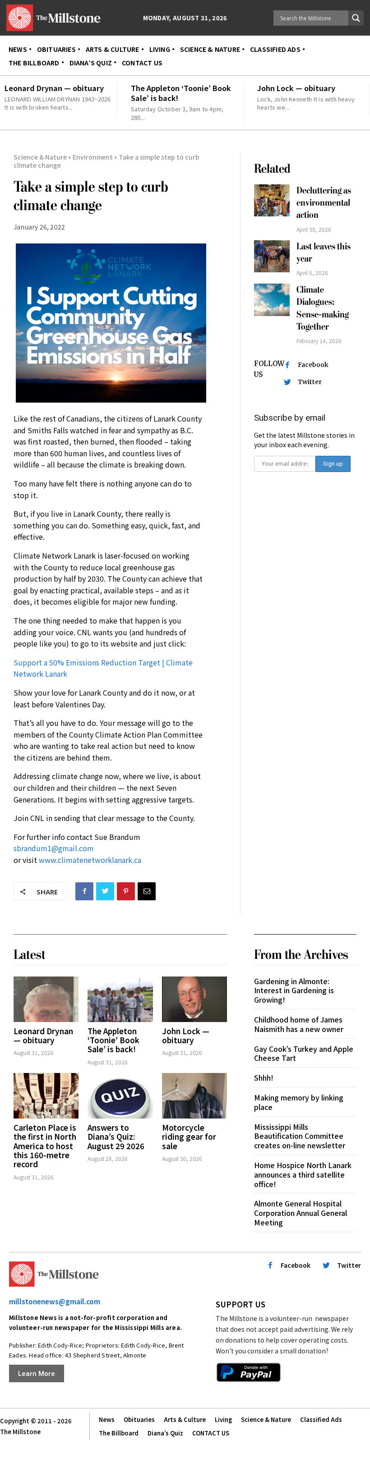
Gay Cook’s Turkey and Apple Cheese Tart (303, 1053)
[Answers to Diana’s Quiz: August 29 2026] (120, 1096)
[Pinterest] (126, 891)
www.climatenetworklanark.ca (90, 859)
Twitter (310, 382)
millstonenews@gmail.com (54, 1301)
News (107, 1419)
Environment (93, 156)
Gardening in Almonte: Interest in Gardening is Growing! (294, 990)
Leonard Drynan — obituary (54, 88)
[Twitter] (105, 891)
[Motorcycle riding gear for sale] (194, 1096)
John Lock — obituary (296, 88)
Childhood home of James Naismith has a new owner (298, 1024)
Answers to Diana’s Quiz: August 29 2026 (116, 1136)
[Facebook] (84, 891)
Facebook (313, 365)
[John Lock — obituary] (194, 999)
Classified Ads (321, 1419)
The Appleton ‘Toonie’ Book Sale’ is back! (181, 93)
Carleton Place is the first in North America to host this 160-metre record (45, 1146)
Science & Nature (40, 156)
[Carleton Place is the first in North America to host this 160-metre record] (46, 1096)
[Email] (147, 891)
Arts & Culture (185, 1419)
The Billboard (119, 1433)
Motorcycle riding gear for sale (189, 1136)
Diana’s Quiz (165, 1433)
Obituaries (139, 1419)
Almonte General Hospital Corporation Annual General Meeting (300, 1213)
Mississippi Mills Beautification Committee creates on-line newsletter (299, 1136)
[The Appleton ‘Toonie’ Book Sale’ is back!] (120, 999)
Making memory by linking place (298, 1102)
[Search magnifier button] (356, 18)
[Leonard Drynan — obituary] (46, 999)
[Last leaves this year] (272, 256)
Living (223, 1419)
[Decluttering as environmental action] (272, 200)
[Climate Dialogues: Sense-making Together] (272, 300)
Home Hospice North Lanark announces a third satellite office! (303, 1174)
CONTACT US (210, 1433)
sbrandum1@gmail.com (54, 848)
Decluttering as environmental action (323, 203)
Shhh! (263, 1077)
